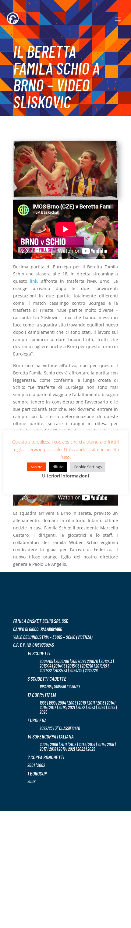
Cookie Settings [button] (88, 467)
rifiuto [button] (58, 467)
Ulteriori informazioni (65, 476)
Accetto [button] (36, 467)
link (33, 281)
